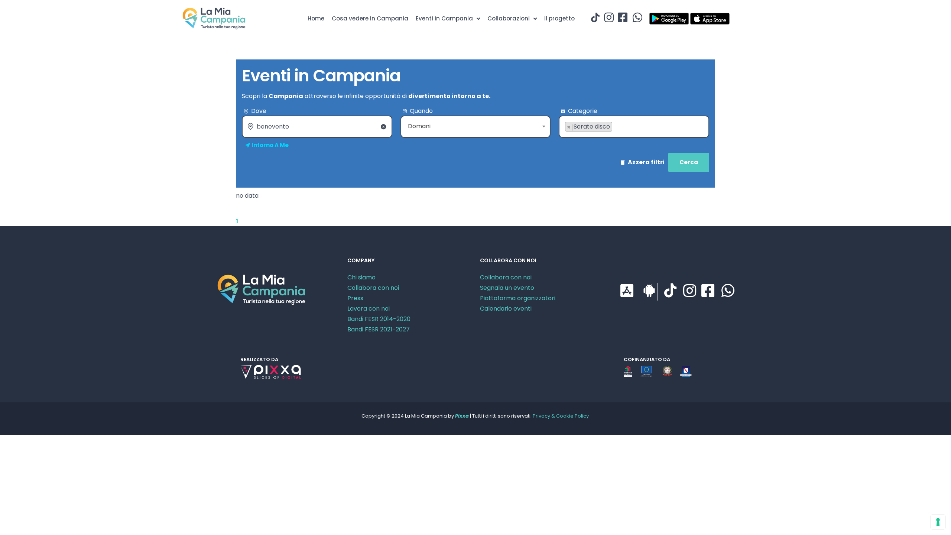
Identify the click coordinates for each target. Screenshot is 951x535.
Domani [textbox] (419, 126)
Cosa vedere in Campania (370, 18)
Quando (421, 111)
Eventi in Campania (444, 18)
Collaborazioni (508, 18)
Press (355, 298)
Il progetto (559, 18)
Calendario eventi (506, 308)
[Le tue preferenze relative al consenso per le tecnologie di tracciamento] (938, 522)
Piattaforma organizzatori (517, 298)
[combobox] (475, 127)
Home (316, 18)
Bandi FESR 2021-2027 (378, 329)
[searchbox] (567, 138)
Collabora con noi (373, 287)
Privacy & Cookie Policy (561, 415)
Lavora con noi (368, 308)
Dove (258, 111)
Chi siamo (361, 277)
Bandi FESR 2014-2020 (378, 319)
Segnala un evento (507, 287)
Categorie (582, 111)
